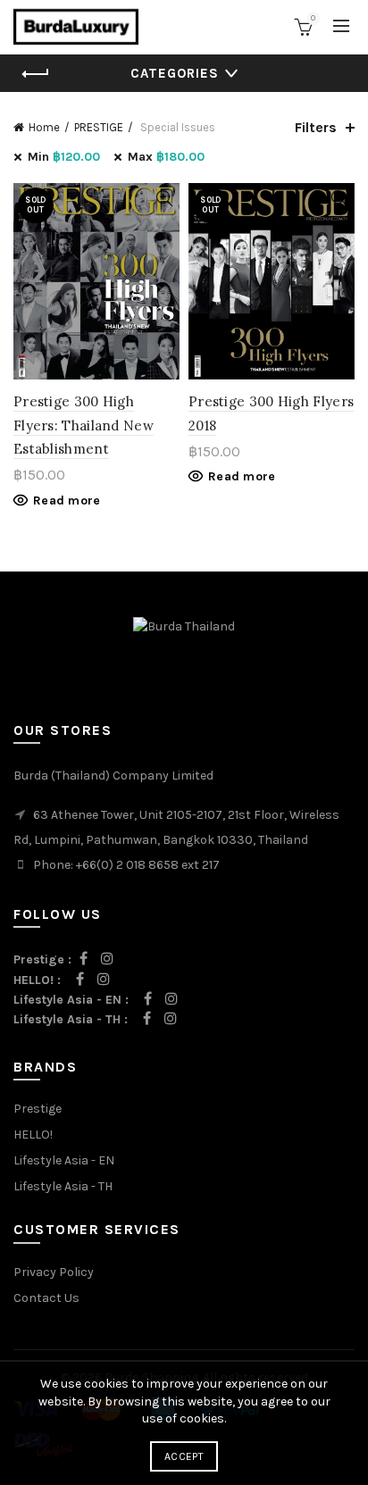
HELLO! (33, 1134)
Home (44, 127)
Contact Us (46, 1298)
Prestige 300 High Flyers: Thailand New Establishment (83, 425)
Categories (174, 73)
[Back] (35, 74)
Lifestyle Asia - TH (63, 1186)
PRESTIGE (98, 127)
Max (166, 156)
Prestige (37, 1108)
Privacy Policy (53, 1272)
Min (64, 156)
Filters (316, 127)
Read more (67, 500)
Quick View (164, 198)
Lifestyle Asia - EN (63, 1160)
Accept (184, 1456)
